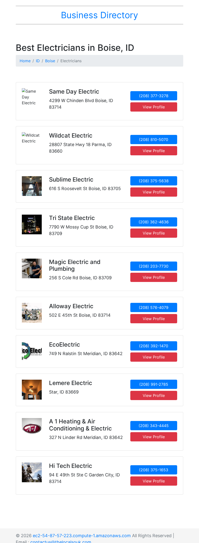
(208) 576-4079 (153, 307)
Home (25, 60)
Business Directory (99, 15)
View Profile (154, 107)
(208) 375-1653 (153, 469)
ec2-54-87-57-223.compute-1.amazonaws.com (82, 535)
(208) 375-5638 (154, 180)
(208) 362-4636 (154, 221)
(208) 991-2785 (153, 384)
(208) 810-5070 (153, 139)
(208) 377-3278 (153, 95)
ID (38, 60)
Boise (50, 60)
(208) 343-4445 (154, 425)
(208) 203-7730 (153, 266)
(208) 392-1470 (153, 345)
